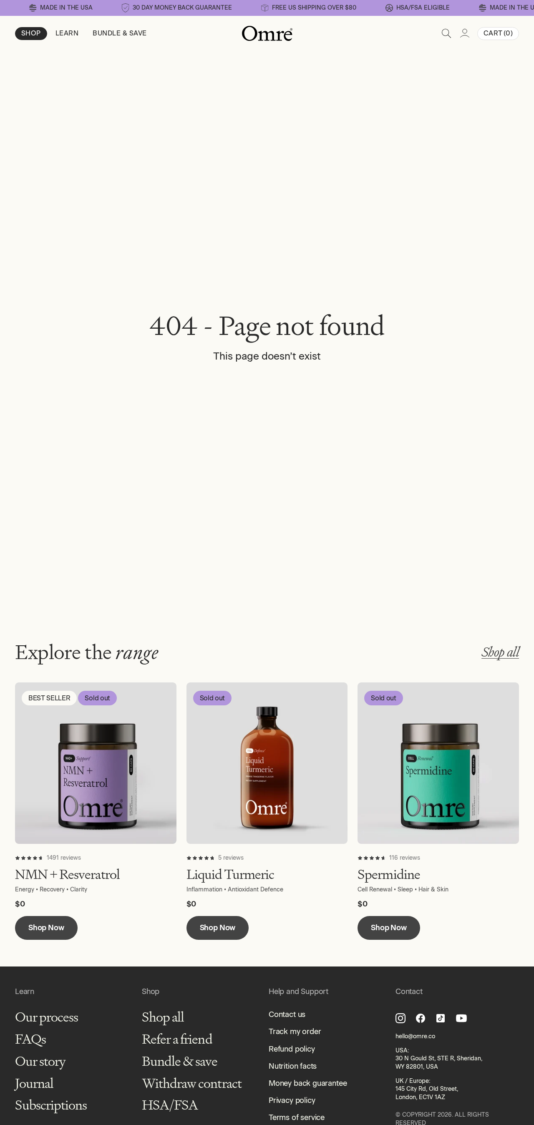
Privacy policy (292, 1100)
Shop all (500, 652)
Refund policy (292, 1049)
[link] (417, 7)
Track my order (295, 1031)
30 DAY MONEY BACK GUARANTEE (182, 7)
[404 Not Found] (267, 33)
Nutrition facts (293, 1066)
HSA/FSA (170, 1105)
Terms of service (297, 1117)
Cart (498, 33)
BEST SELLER (49, 698)
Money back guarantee (308, 1083)
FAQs (30, 1039)
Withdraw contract (192, 1083)
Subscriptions (51, 1105)
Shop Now (46, 927)
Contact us (287, 1014)
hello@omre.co (415, 1036)
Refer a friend (177, 1039)
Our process (46, 1017)
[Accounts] (465, 33)
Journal (34, 1083)
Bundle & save (180, 1061)
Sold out (97, 698)
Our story (40, 1061)
